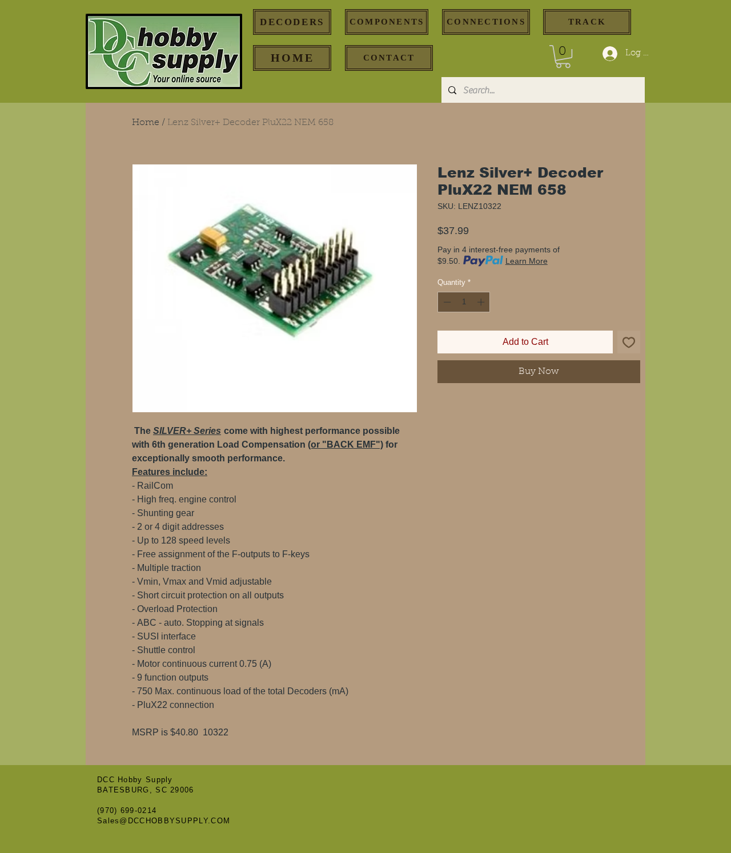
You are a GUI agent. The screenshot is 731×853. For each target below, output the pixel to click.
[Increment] (482, 302)
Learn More (526, 260)
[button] (563, 56)
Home (145, 122)
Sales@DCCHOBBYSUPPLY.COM (163, 820)
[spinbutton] (464, 302)
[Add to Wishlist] (628, 342)
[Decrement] (446, 302)
